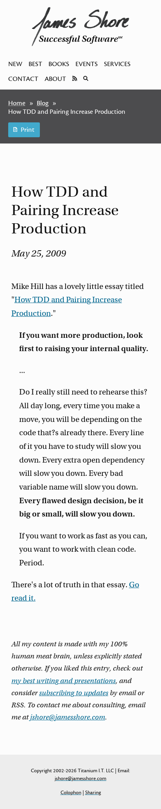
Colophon (71, 792)
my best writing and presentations (63, 680)
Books (58, 64)
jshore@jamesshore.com (67, 717)
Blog (42, 103)
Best (35, 64)
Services (117, 64)
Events (86, 64)
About (55, 79)
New (15, 64)
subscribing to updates (73, 693)
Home (16, 103)
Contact (23, 79)
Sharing (93, 792)
